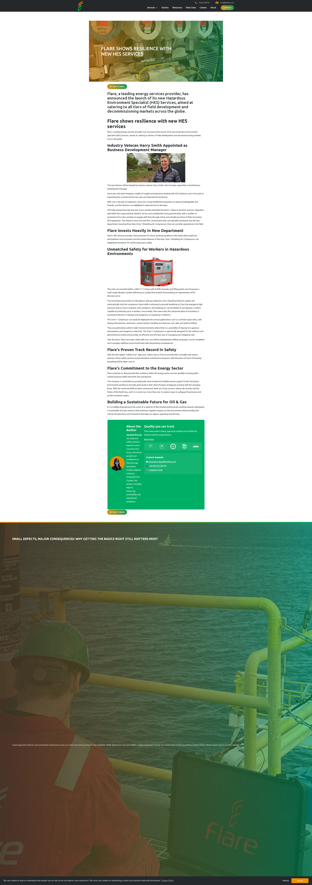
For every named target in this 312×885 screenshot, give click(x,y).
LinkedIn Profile (155, 470)
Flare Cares (191, 7)
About (213, 7)
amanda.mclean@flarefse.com (162, 462)
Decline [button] (286, 881)
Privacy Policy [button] (167, 881)
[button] (152, 7)
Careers (203, 7)
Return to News (117, 87)
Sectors (165, 7)
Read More (149, 439)
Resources (177, 7)
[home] (80, 6)
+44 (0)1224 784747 (157, 466)
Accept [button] (300, 881)
